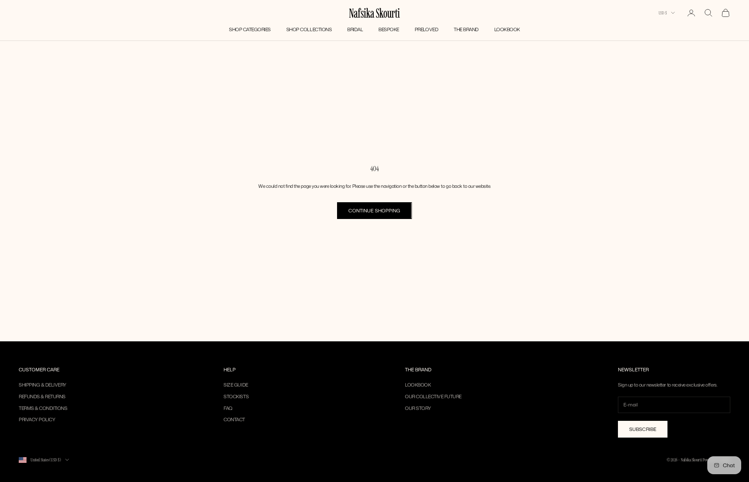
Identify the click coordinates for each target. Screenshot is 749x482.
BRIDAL (355, 29)
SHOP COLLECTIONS (309, 29)
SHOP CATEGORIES (250, 29)
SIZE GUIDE (236, 384)
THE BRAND (466, 29)
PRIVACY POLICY (37, 419)
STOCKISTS (236, 396)
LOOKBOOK (507, 29)
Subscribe (642, 429)
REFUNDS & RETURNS (42, 396)
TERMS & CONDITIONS (43, 408)
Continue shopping (374, 210)
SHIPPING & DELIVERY (42, 384)
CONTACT (234, 419)
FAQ (228, 408)
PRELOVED (426, 29)
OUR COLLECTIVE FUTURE (433, 396)
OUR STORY (418, 408)
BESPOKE (388, 29)
